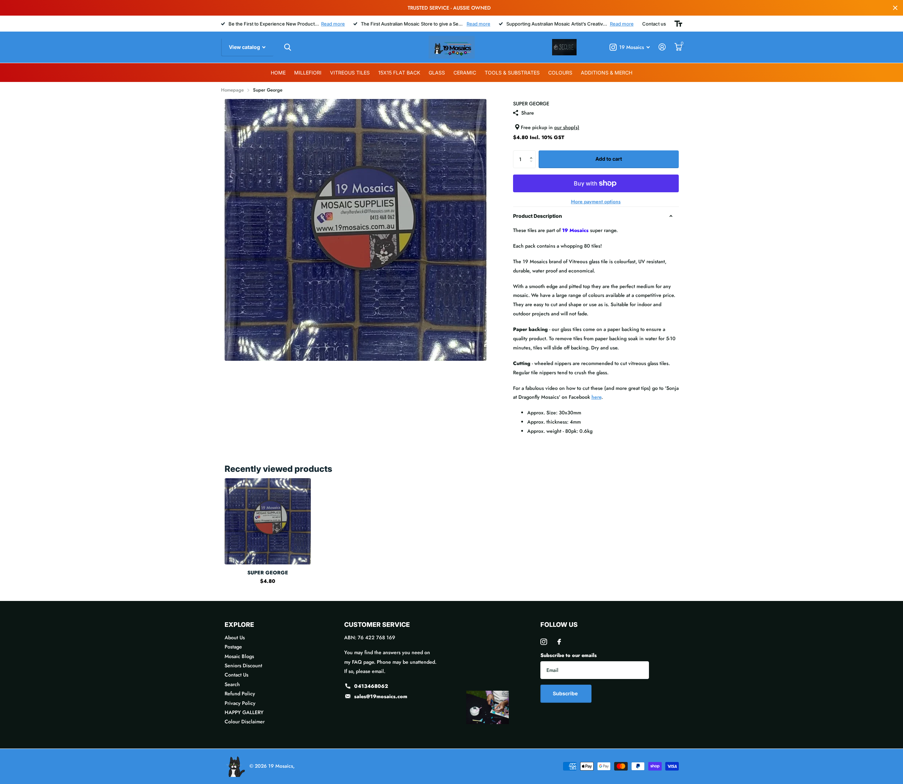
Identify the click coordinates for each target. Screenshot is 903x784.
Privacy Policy (240, 703)
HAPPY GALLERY (244, 712)
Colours (560, 73)
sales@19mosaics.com (380, 696)
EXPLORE (239, 624)
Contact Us (236, 674)
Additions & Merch (606, 73)
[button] (533, 153)
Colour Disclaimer (245, 721)
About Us (235, 637)
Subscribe (566, 693)
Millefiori (307, 73)
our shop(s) (566, 127)
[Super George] (268, 521)
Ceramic (464, 73)
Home (278, 73)
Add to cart (608, 159)
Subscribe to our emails (568, 655)
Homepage (232, 90)
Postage (233, 646)
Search (232, 684)
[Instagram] (543, 642)
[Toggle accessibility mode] (678, 23)
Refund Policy (240, 693)
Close (895, 8)
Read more (333, 24)
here (596, 397)
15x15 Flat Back (399, 73)
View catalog (245, 47)
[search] (287, 47)
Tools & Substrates (512, 73)
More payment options (596, 201)
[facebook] (559, 642)
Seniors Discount (243, 665)
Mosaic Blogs (239, 656)
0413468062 (371, 686)
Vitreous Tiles (350, 73)
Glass (437, 73)
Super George (267, 572)
